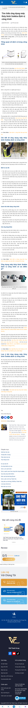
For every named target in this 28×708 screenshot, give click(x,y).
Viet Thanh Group (13, 703)
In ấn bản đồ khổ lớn (6, 484)
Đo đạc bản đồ (4, 463)
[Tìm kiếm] (24, 2)
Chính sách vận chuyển (6, 695)
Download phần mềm (6, 679)
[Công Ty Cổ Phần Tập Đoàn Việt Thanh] (14, 2)
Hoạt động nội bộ (5, 459)
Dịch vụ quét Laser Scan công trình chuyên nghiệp (12, 471)
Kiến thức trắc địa (5, 452)
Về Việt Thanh (4, 664)
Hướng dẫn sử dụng (5, 454)
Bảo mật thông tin (5, 692)
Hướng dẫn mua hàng (20, 667)
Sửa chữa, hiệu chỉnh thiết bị (7, 474)
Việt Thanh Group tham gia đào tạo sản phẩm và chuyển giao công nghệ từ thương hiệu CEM (13, 539)
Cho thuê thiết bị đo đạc (6, 466)
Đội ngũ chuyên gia (19, 664)
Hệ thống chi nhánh (19, 673)
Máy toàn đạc (4, 670)
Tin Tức (5, 7)
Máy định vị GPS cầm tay (7, 676)
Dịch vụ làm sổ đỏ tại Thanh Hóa (8, 479)
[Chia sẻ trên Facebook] (2, 418)
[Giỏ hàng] (26, 2)
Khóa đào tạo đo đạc (6, 486)
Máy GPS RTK (4, 667)
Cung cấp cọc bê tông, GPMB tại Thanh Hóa (11, 481)
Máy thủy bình (4, 673)
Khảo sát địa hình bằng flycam (8, 476)
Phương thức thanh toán (20, 670)
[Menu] (2, 2)
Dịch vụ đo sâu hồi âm (6, 468)
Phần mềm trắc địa (5, 457)
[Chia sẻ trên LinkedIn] (8, 418)
